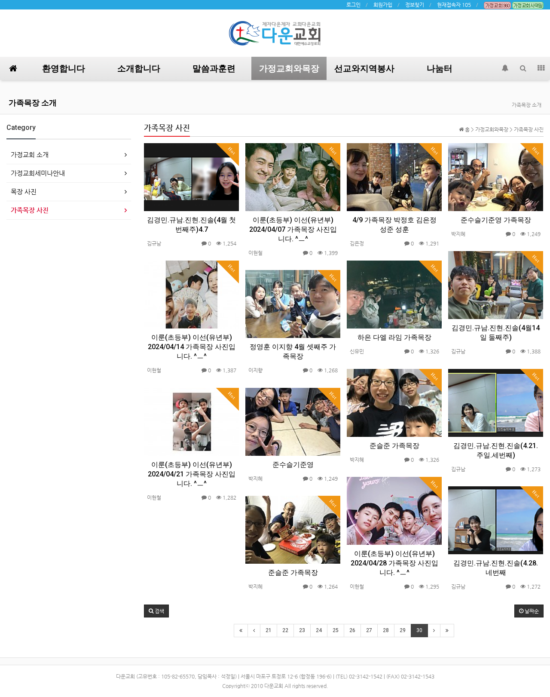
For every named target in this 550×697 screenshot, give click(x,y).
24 (319, 630)
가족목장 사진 (30, 210)
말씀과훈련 (213, 68)
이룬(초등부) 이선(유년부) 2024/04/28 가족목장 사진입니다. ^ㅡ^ (394, 563)
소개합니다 (138, 68)
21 (269, 630)
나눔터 (439, 68)
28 (386, 630)
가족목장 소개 (33, 102)
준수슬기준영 (293, 465)
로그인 (353, 5)
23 (302, 630)
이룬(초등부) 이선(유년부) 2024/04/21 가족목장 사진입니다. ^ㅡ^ (191, 474)
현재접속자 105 (454, 5)
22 (285, 630)
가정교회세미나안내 (38, 173)
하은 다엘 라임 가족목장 (394, 337)
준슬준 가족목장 (394, 446)
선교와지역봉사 (364, 68)
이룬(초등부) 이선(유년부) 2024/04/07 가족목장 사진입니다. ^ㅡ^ (293, 229)
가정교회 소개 (30, 154)
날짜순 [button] (531, 611)
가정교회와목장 (289, 68)
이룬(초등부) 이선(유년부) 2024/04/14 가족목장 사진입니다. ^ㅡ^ (191, 346)
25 (336, 630)
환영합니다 (63, 68)
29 (403, 630)
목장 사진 (24, 191)
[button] (156, 611)
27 (369, 630)
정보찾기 (414, 5)
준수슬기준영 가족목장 (496, 220)
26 (352, 630)
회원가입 (382, 5)
